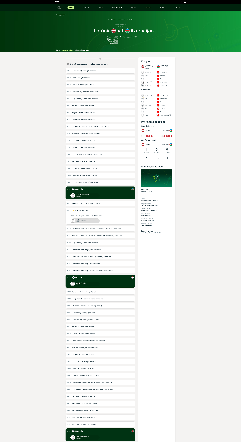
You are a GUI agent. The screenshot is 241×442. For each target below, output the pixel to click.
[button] (85, 7)
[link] (70, 7)
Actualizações (67, 50)
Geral (58, 50)
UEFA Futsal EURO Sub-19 (59, 7)
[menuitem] (72, 7)
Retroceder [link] (62, 16)
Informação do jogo (82, 50)
